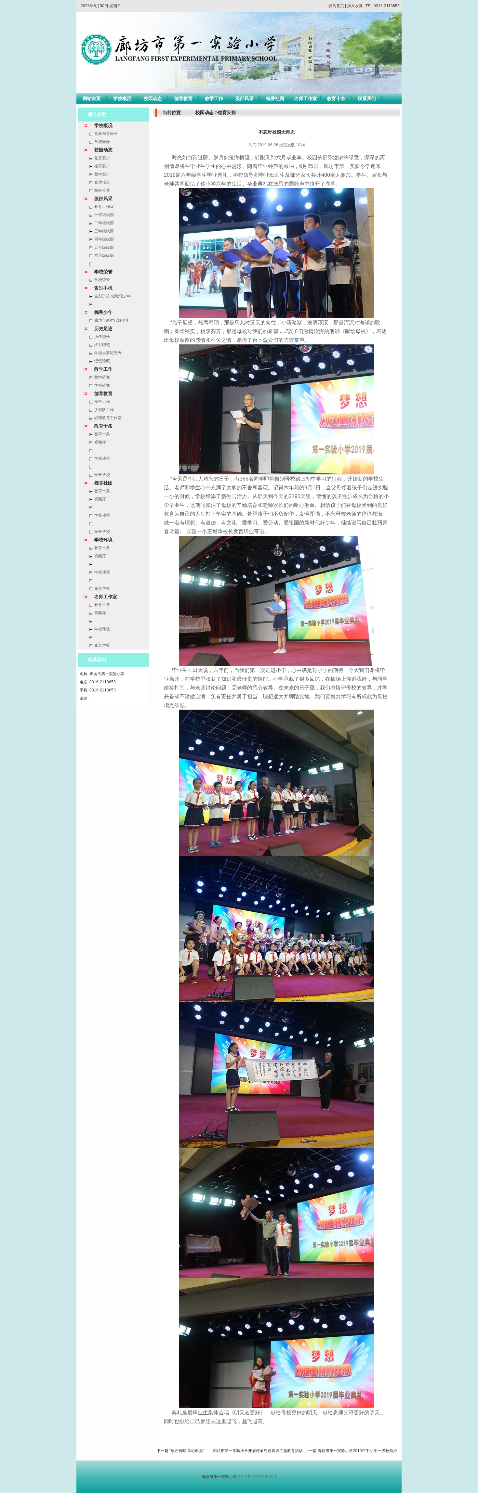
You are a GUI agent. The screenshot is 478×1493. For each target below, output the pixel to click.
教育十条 (336, 98)
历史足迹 (103, 328)
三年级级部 (104, 231)
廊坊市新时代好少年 (111, 320)
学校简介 (102, 141)
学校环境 (102, 458)
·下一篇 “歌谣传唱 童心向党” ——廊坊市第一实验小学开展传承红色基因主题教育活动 (229, 1450)
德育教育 (183, 98)
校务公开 (102, 190)
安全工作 (102, 401)
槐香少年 (103, 312)
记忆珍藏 (102, 361)
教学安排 (102, 174)
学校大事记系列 (108, 353)
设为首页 (336, 6)
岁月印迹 (102, 344)
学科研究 (102, 385)
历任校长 (102, 336)
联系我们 (367, 98)
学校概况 (122, 98)
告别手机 (103, 287)
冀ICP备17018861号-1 (257, 1476)
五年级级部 (104, 247)
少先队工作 (104, 409)
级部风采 (244, 98)
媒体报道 (102, 182)
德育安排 (102, 166)
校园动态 (153, 98)
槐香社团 (275, 98)
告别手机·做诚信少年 (112, 296)
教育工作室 (104, 206)
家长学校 (102, 474)
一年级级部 (104, 214)
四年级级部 (104, 239)
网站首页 (92, 98)
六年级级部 (104, 255)
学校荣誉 (103, 271)
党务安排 (102, 158)
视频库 (100, 442)
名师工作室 (305, 98)
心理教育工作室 (108, 418)
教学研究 (102, 377)
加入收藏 (355, 6)
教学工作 (214, 98)
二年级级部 (104, 223)
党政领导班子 (106, 133)
